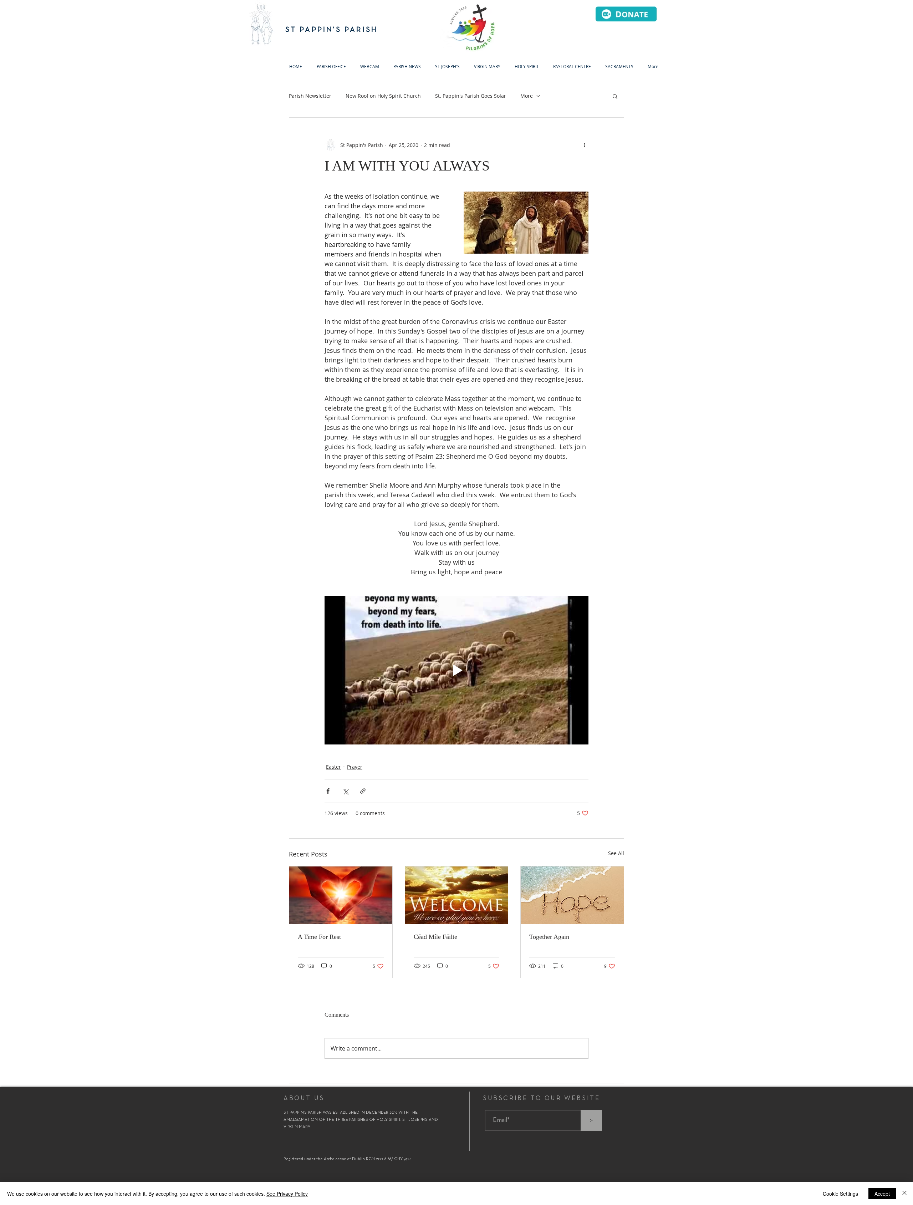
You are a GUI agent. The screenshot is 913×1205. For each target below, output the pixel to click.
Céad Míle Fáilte (435, 936)
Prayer (354, 766)
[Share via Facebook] (328, 791)
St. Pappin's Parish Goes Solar (470, 95)
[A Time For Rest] (340, 895)
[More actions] (584, 145)
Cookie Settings (840, 1193)
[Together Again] (572, 895)
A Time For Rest (319, 936)
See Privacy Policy (287, 1193)
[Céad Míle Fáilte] (456, 895)
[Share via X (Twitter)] (345, 791)
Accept (882, 1193)
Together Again (549, 936)
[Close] (904, 1193)
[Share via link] (362, 791)
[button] (447, 66)
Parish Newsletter (310, 95)
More (526, 95)
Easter (333, 766)
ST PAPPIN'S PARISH (331, 29)
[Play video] (456, 670)
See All (616, 853)
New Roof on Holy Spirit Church (383, 95)
